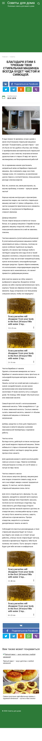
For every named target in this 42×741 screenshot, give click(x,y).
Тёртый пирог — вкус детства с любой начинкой (18, 662)
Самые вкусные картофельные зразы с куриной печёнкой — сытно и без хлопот (19, 697)
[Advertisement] (21, 29)
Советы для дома (21, 3)
